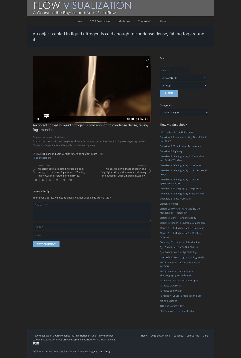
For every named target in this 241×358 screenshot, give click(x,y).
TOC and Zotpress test (172, 305)
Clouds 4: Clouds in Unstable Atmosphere (183, 222)
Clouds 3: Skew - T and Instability (178, 217)
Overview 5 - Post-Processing (175, 198)
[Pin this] (63, 180)
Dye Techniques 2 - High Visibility (178, 252)
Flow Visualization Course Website (52, 335)
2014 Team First (49, 141)
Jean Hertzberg (101, 351)
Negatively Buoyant (136, 141)
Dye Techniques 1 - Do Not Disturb (179, 247)
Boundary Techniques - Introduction (180, 242)
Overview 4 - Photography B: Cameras (180, 165)
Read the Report (42, 157)
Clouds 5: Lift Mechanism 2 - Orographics (182, 228)
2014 (38, 141)
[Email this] (36, 180)
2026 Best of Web (160, 335)
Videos (71, 145)
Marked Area (101, 141)
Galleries (178, 335)
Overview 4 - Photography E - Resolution (182, 193)
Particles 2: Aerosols (171, 285)
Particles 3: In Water (171, 290)
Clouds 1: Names (169, 203)
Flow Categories (65, 141)
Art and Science (168, 300)
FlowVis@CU (63, 137)
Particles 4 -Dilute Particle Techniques (180, 295)
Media (111, 141)
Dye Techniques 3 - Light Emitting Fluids (182, 257)
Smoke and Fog (59, 145)
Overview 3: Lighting (171, 151)
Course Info (193, 335)
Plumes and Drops (42, 145)
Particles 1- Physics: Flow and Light (179, 280)
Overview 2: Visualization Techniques (180, 146)
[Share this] (43, 180)
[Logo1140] (120, 8)
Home (144, 335)
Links (205, 335)
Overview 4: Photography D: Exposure (180, 188)
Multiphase (120, 141)
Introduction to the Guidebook (176, 132)
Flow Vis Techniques (84, 141)
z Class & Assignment (85, 145)
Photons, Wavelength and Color (177, 311)
